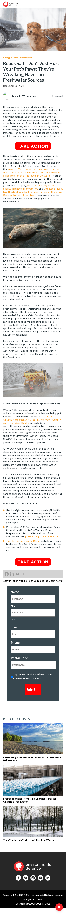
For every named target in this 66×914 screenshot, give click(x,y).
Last (13, 619)
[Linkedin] (12, 574)
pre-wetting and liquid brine (42, 536)
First (13, 605)
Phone (15, 642)
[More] (23, 574)
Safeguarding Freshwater (17, 57)
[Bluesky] (17, 574)
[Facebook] (6, 574)
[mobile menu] (61, 4)
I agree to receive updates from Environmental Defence (32, 676)
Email (15, 627)
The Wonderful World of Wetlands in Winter (28, 839)
